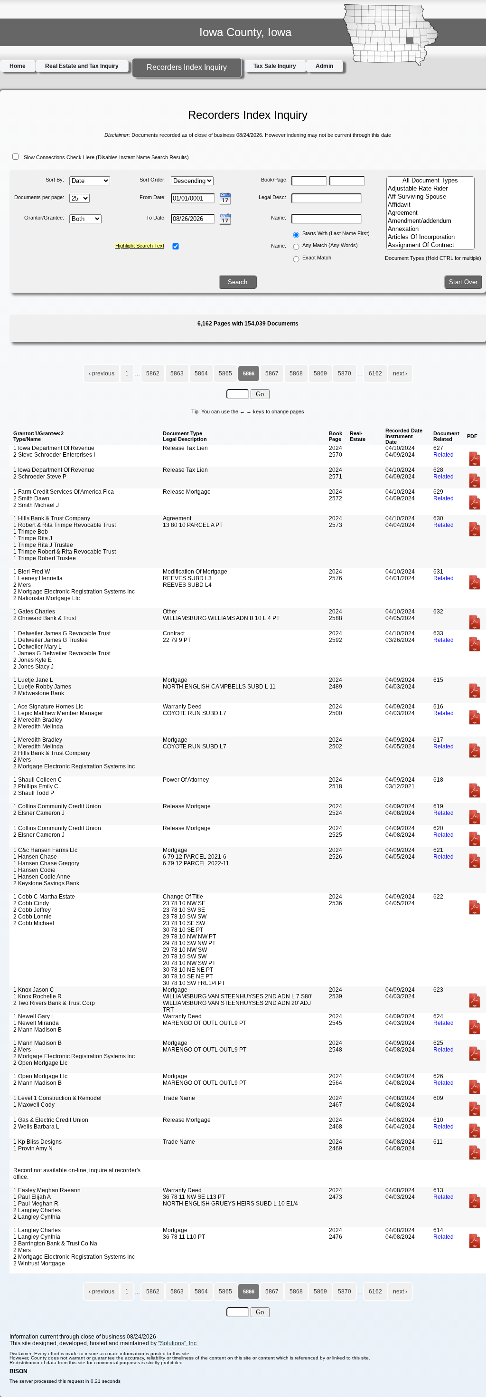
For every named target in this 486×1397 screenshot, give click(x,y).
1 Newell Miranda (36, 1023)
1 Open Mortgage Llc (40, 1076)
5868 (296, 373)
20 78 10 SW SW (184, 956)
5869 (320, 373)
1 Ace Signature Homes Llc (48, 706)
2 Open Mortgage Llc (40, 1063)
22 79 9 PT (177, 640)
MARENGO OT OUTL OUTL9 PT (204, 1023)
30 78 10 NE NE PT (188, 969)
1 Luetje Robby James (42, 686)
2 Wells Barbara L (36, 1126)
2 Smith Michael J (36, 505)
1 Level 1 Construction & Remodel (57, 1098)
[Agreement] (431, 213)
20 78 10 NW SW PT (189, 963)
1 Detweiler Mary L (37, 646)
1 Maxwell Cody (34, 1104)
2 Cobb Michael (33, 923)
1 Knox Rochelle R (37, 996)
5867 (272, 373)
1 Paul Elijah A (32, 1197)
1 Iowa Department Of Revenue (53, 448)
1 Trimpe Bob (30, 531)
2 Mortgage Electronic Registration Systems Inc (74, 591)
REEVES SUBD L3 (187, 578)
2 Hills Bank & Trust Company (51, 753)
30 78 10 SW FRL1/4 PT (194, 983)
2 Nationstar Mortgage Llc (46, 598)
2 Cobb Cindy (31, 903)
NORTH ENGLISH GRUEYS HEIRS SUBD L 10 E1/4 (230, 1203)
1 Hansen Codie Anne (41, 876)
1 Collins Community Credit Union (57, 806)
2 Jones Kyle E (32, 660)
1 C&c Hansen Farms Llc (45, 850)
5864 (201, 373)
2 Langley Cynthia (36, 1217)
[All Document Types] (431, 181)
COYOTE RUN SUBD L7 (194, 713)
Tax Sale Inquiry (274, 66)
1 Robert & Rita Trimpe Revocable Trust (64, 525)
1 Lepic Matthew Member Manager (58, 713)
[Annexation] (431, 229)
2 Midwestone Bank (38, 693)
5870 (344, 373)
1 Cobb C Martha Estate (44, 896)
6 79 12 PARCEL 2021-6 (194, 856)
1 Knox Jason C (33, 989)
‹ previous (101, 373)
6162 (375, 373)
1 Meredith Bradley (37, 740)
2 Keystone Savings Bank (46, 883)
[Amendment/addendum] (431, 221)
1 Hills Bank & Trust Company (51, 518)
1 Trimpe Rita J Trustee (43, 545)
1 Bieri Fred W (31, 571)
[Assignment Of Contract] (431, 245)
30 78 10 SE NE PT (188, 976)
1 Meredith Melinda (38, 746)
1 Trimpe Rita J (32, 538)
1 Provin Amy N (33, 1148)
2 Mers (22, 585)
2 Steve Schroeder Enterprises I (54, 454)
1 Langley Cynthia (36, 1237)
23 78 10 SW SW (184, 916)
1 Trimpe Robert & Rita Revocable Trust (64, 551)
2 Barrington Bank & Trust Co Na (55, 1243)
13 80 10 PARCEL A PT (193, 525)
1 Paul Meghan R (35, 1203)
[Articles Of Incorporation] (431, 237)
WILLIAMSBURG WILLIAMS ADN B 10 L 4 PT (221, 618)
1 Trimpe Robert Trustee (44, 558)
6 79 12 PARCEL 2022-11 (196, 863)
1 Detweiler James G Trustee (50, 640)
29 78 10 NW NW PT (189, 936)
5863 (177, 373)
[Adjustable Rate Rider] (431, 189)
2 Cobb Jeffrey (32, 910)
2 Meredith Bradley (37, 720)
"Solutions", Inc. (178, 1343)
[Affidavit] (431, 205)
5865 (225, 373)
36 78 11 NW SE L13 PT (194, 1197)
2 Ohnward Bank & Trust (44, 618)
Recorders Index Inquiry (187, 67)
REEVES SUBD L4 (187, 585)
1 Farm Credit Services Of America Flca (63, 491)
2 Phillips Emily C (35, 786)
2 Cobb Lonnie (32, 916)
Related (443, 454)
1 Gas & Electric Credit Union (50, 1120)
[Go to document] (474, 464)
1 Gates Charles (34, 611)
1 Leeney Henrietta (38, 578)
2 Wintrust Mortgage (39, 1263)
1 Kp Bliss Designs (37, 1142)
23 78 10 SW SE (184, 910)
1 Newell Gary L (34, 1016)
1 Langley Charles (37, 1230)
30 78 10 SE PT (183, 930)
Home (17, 66)
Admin (324, 66)
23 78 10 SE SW (184, 923)
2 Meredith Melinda (38, 726)
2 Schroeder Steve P (39, 476)
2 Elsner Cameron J (39, 813)
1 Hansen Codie (34, 870)
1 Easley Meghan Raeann (47, 1190)
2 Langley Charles (37, 1210)
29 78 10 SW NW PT (189, 943)
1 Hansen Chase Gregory (46, 863)
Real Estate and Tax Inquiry (82, 66)
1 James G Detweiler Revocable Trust (62, 653)
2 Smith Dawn (31, 498)
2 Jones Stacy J (33, 666)
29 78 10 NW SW (185, 950)
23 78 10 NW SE (184, 903)
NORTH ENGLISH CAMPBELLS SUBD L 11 (219, 686)
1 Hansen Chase (35, 856)
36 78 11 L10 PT (184, 1237)
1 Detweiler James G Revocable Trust (62, 633)
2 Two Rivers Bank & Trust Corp (54, 1003)
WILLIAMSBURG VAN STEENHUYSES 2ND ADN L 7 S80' (237, 996)
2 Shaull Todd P (33, 793)
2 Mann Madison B (37, 1029)
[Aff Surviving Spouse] (431, 197)
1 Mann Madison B (37, 1043)
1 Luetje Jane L (33, 680)
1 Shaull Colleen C (37, 779)
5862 (152, 373)
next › (400, 373)
